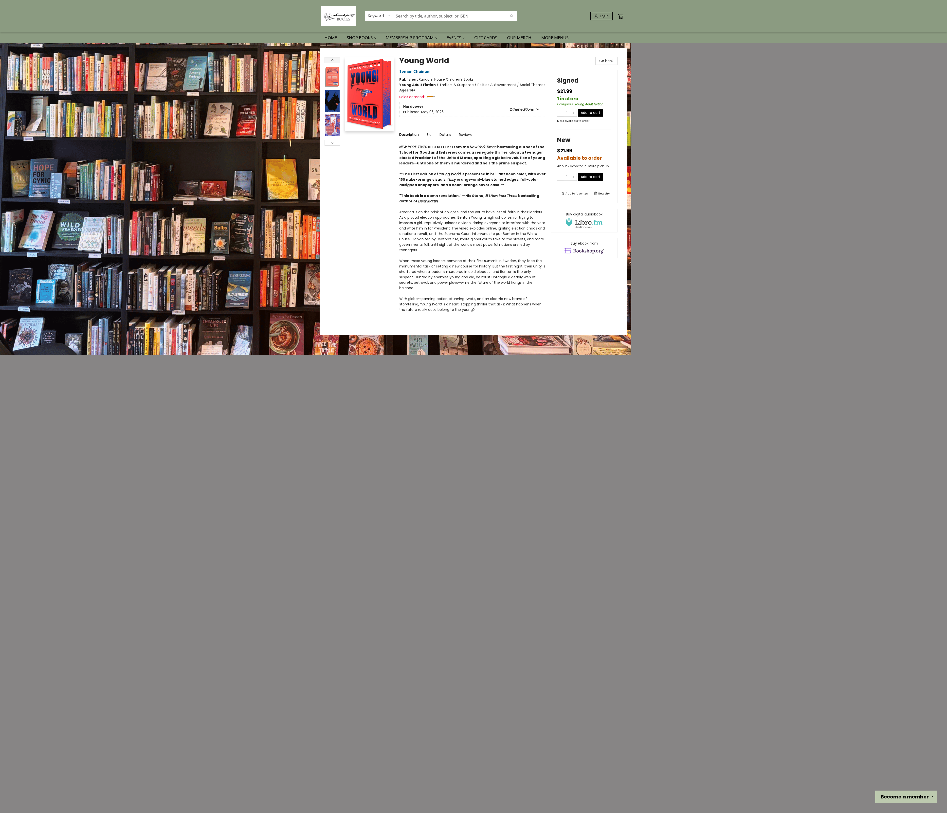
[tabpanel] (472, 234)
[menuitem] (331, 37)
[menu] (473, 37)
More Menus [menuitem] (554, 37)
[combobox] (379, 15)
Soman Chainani (414, 71)
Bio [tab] (429, 134)
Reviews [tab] (466, 134)
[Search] (512, 16)
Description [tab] (409, 134)
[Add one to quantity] (573, 112)
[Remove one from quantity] (560, 112)
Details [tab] (445, 134)
